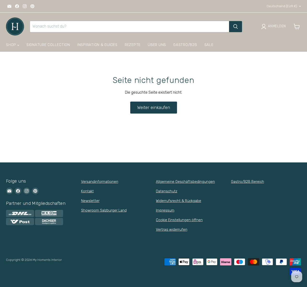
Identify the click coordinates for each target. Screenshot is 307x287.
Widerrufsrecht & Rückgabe (178, 201)
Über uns (157, 45)
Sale (208, 45)
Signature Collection (48, 45)
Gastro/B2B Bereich (247, 181)
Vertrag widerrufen (171, 229)
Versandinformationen (99, 181)
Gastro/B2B (185, 45)
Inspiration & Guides (97, 45)
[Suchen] (235, 26)
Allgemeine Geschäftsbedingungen (185, 181)
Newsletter (90, 201)
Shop (11, 45)
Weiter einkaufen (153, 107)
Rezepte (133, 45)
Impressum (165, 210)
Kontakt (87, 191)
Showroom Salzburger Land (104, 210)
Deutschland (282, 6)
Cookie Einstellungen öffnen (179, 220)
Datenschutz (166, 191)
